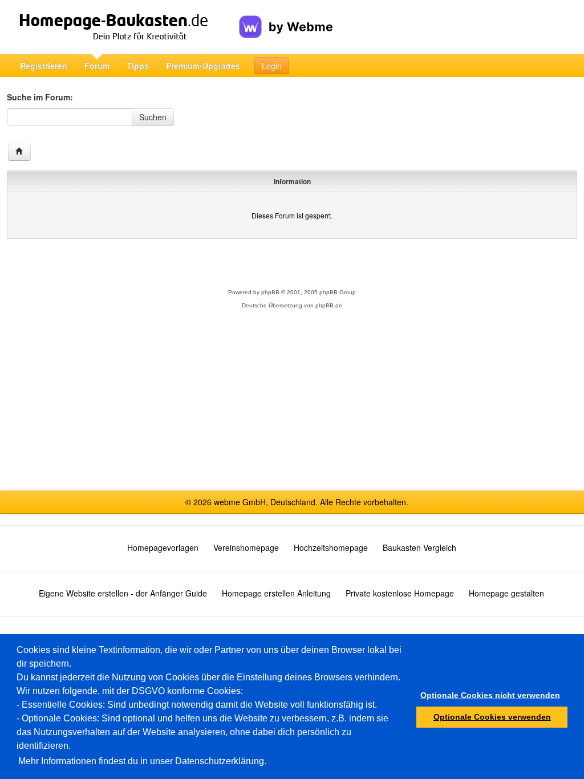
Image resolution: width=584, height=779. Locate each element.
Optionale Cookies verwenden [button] (492, 716)
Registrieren (43, 65)
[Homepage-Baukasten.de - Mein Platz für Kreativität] (123, 27)
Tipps (138, 65)
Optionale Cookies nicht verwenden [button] (490, 695)
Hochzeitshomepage (331, 547)
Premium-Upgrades (203, 65)
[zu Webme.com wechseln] (286, 17)
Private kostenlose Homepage (400, 593)
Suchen (153, 117)
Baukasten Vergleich (419, 547)
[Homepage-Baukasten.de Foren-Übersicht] (19, 152)
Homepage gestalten (506, 593)
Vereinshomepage (246, 547)
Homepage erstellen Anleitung (276, 593)
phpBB (270, 292)
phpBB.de (328, 305)
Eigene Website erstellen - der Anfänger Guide (123, 593)
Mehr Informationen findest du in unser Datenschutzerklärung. (142, 761)
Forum (97, 65)
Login (272, 65)
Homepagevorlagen (162, 547)
